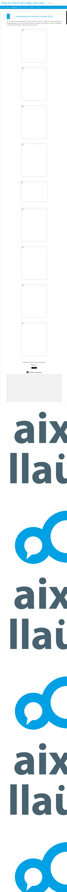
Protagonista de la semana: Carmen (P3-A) (34, 16)
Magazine (14, 7)
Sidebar (26, 7)
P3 (37, 365)
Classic (3, 7)
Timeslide (38, 7)
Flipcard (8, 7)
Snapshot (31, 7)
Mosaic (20, 7)
